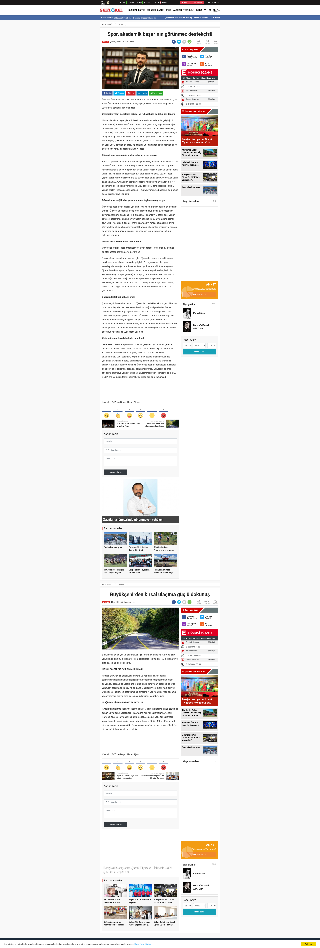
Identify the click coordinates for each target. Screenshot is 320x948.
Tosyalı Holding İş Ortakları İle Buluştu (139, 18)
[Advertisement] (89, 55)
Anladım (308, 943)
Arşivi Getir (199, 352)
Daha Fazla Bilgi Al (142, 944)
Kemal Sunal (199, 313)
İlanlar (217, 18)
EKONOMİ (151, 10)
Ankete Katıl (199, 294)
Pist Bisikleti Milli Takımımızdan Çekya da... (163, 573)
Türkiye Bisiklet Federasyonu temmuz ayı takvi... (164, 550)
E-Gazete (181, 18)
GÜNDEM (132, 10)
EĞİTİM (141, 10)
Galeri (199, 3)
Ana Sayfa (108, 24)
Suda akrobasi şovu (113, 547)
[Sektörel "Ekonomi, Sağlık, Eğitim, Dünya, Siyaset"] (111, 10)
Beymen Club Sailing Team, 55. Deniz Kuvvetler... (138, 550)
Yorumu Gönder (115, 472)
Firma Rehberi (208, 18)
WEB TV (186, 3)
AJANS (121, 584)
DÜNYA (199, 10)
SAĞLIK (160, 10)
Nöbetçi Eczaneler (193, 18)
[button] (213, 201)
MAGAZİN (177, 10)
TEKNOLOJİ (188, 10)
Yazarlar (170, 18)
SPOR (168, 10)
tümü (214, 304)
